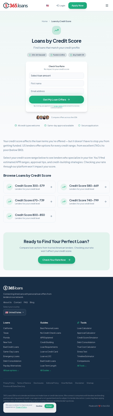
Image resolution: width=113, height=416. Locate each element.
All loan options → (11, 370)
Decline (39, 406)
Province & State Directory (14, 386)
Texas (6, 333)
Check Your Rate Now (54, 259)
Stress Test (82, 351)
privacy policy (58, 106)
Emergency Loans (11, 356)
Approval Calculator (86, 333)
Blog (32, 302)
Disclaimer (79, 383)
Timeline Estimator (85, 356)
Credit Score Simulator (87, 337)
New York (7, 342)
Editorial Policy (52, 383)
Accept (49, 406)
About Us (7, 302)
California (7, 328)
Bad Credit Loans (11, 347)
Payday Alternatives (12, 365)
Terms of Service (24, 383)
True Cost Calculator (86, 347)
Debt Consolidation (12, 361)
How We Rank (66, 383)
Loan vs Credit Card (49, 351)
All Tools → (82, 365)
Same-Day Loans (11, 351)
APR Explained (46, 337)
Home (45, 21)
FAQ (26, 302)
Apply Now (78, 5)
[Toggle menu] (107, 5)
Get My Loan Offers (54, 99)
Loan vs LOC (45, 356)
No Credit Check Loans (50, 333)
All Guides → (45, 370)
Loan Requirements (49, 347)
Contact (18, 302)
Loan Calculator (84, 328)
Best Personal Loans (49, 328)
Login (62, 5)
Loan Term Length (48, 365)
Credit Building (47, 342)
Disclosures (39, 383)
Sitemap (90, 383)
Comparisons (83, 361)
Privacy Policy (8, 383)
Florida (6, 337)
